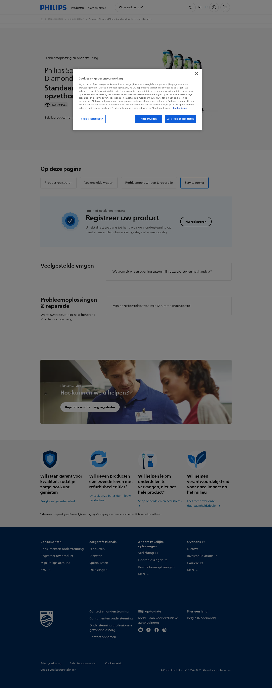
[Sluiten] (196, 73)
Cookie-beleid (180, 108)
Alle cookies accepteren (180, 119)
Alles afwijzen (149, 119)
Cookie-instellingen (92, 119)
